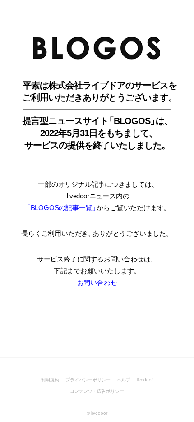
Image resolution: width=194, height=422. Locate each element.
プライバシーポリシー (88, 379)
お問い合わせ (97, 282)
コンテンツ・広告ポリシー (97, 391)
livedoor (145, 379)
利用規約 (50, 379)
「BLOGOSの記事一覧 (60, 207)
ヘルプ (123, 379)
